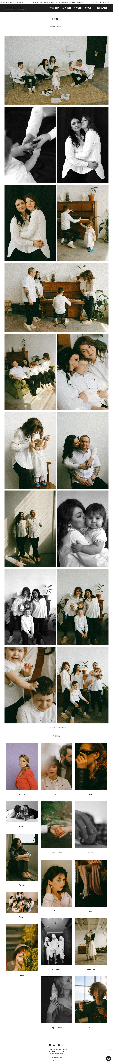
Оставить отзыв (55, 27)
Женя (91, 1028)
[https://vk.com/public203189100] (50, 1045)
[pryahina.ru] (15, 8)
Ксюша (22, 885)
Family (22, 826)
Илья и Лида (56, 853)
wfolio (58, 1060)
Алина (22, 794)
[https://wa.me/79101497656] (54, 1045)
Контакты (102, 8)
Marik (91, 911)
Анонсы (67, 8)
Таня (56, 911)
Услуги (78, 8)
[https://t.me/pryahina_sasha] (59, 1045)
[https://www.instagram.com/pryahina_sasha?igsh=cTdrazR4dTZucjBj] (63, 1045)
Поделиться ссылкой (57, 727)
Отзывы (89, 8)
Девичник (56, 969)
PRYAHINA (54, 8)
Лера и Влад (56, 1028)
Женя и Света (91, 969)
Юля (22, 975)
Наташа (91, 794)
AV (56, 794)
